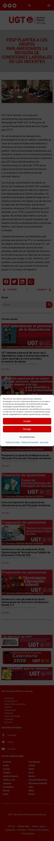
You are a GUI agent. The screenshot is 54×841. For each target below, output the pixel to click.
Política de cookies (13, 442)
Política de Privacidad (29, 442)
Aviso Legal (44, 442)
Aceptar (27, 421)
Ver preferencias (27, 437)
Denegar (27, 429)
